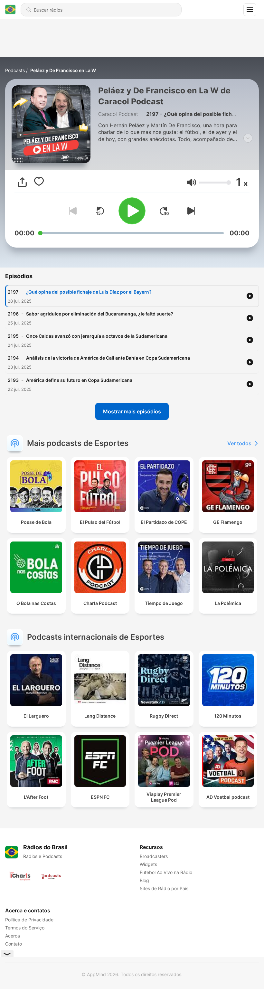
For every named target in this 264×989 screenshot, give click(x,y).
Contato (13, 944)
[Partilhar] (22, 182)
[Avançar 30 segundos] (164, 211)
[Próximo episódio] (190, 211)
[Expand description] (247, 138)
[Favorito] (39, 182)
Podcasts (15, 70)
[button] (191, 182)
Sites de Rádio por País (164, 888)
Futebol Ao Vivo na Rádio (166, 872)
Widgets (148, 864)
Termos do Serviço (24, 927)
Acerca (12, 935)
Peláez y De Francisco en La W (63, 70)
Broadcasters (154, 856)
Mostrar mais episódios (132, 411)
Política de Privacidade (29, 919)
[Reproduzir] (132, 210)
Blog (144, 880)
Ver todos (239, 443)
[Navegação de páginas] (249, 9)
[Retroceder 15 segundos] (100, 211)
